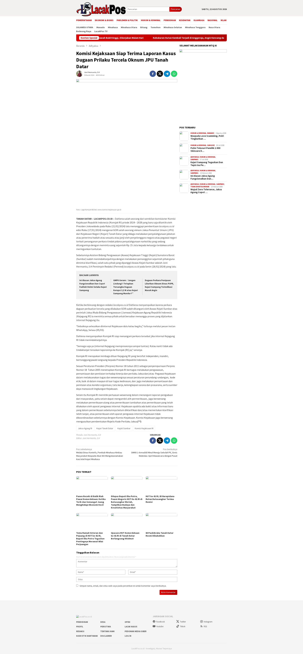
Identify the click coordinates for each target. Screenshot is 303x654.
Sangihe (211, 145)
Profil (79, 626)
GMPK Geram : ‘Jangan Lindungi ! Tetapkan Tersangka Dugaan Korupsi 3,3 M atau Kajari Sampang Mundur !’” (125, 287)
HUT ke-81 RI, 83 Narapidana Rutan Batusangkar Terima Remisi (160, 499)
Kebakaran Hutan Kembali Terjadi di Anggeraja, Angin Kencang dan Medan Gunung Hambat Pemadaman (191, 37)
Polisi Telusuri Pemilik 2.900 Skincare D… (205, 149)
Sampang (194, 159)
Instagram (208, 621)
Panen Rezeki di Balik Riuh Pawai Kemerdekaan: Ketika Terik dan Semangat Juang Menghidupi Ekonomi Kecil (91, 500)
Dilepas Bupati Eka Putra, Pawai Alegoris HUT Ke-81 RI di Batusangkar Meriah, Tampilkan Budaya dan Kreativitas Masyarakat (126, 502)
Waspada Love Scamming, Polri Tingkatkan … (207, 137)
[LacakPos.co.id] (101, 9)
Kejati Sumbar (124, 428)
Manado (210, 133)
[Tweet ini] (160, 74)
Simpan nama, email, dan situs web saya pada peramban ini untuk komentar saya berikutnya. (123, 585)
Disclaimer (106, 636)
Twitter (183, 621)
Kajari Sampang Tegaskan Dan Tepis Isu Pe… (206, 164)
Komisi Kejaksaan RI (144, 428)
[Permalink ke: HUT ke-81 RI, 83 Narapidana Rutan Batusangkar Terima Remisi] (161, 485)
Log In (128, 636)
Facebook (160, 621)
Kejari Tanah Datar (104, 428)
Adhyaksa (194, 157)
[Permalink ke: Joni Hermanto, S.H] (79, 73)
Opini (127, 622)
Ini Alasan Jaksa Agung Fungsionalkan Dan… (202, 177)
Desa (102, 622)
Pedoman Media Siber (135, 631)
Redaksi (80, 631)
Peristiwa (105, 626)
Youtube (159, 626)
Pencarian (175, 9)
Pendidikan (82, 622)
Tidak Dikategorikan (199, 187)
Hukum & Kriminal (198, 133)
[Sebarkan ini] (153, 74)
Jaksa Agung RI (85, 428)
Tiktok (182, 626)
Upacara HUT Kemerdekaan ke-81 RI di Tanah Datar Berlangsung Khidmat (125, 535)
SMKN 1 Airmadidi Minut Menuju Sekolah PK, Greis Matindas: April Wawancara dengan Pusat (154, 452)
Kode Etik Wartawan (87, 636)
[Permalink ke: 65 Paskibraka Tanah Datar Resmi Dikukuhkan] (161, 522)
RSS (205, 626)
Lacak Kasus (131, 626)
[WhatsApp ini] (174, 74)
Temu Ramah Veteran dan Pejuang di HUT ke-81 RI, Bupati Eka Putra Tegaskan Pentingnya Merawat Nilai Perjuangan (90, 538)
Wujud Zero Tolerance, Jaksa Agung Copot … (206, 191)
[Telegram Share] (167, 74)
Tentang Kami (107, 631)
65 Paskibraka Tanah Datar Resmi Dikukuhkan (159, 534)
